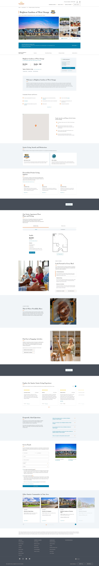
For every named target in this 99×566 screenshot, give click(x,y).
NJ (27, 7)
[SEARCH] (77, 1)
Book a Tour (32, 252)
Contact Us (20, 555)
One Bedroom (63, 229)
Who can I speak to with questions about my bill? (61, 435)
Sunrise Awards (21, 549)
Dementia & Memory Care (53, 547)
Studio (36, 229)
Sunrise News (52, 551)
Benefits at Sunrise (37, 543)
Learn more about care (37, 69)
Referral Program (21, 553)
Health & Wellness (52, 543)
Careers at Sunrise (36, 551)
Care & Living (60, 4)
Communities (24, 7)
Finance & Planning (52, 549)
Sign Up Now (69, 204)
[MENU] (79, 1)
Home (19, 7)
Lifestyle (51, 545)
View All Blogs (52, 553)
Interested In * (25, 462)
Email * (25, 456)
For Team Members (37, 549)
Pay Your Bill (70, 70)
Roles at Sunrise (36, 547)
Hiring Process (36, 545)
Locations (20, 547)
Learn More (25, 520)
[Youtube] (29, 559)
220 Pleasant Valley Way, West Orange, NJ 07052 (32, 60)
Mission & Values (21, 543)
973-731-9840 (70, 460)
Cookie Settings (72, 563)
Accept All (81, 563)
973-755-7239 (57, 460)
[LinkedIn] (26, 559)
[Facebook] (20, 559)
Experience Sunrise (52, 4)
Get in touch (74, 45)
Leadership (20, 545)
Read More (25, 192)
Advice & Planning (68, 4)
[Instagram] (23, 559)
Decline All (89, 563)
